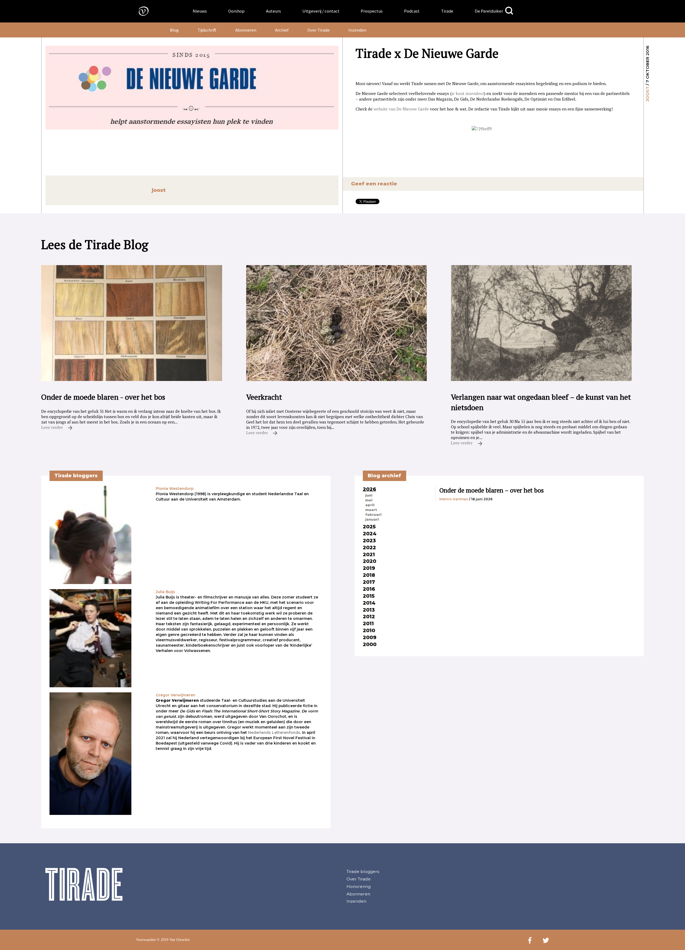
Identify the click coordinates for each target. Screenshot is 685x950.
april (369, 505)
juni (368, 495)
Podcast (412, 11)
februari (373, 514)
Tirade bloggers (363, 871)
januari (372, 519)
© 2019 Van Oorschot (173, 940)
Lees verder (52, 427)
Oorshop (236, 11)
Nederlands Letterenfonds (274, 732)
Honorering (359, 886)
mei (368, 500)
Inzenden (357, 30)
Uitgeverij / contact (321, 11)
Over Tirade (318, 30)
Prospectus (372, 11)
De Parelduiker (489, 11)
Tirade (447, 11)
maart (371, 510)
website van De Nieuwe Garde (401, 109)
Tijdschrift (206, 30)
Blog (174, 30)
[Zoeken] (509, 11)
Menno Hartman (453, 499)
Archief (282, 30)
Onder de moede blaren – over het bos (491, 490)
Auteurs (273, 11)
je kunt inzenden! (467, 93)
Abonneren (245, 30)
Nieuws (200, 11)
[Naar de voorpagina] (139, 11)
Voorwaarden (146, 940)
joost (647, 94)
